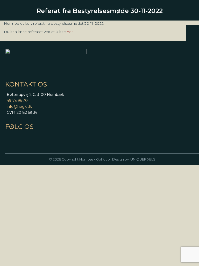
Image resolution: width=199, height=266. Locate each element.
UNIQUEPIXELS (142, 159)
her (70, 31)
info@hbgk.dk (19, 106)
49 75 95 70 (17, 100)
